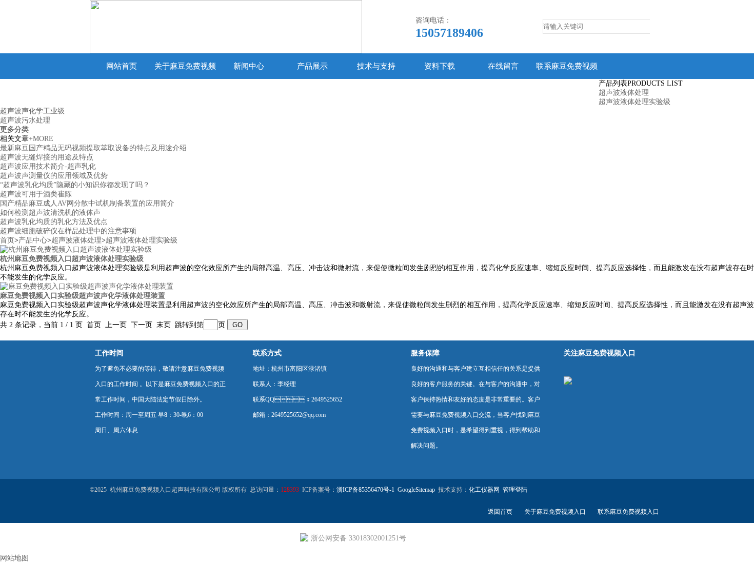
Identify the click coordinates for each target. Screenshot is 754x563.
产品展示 (312, 66)
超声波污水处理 (25, 120)
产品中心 (32, 240)
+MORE (41, 139)
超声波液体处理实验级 (634, 102)
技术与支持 (376, 66)
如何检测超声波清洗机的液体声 (50, 212)
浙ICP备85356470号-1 (365, 489)
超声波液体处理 (624, 92)
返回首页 (500, 511)
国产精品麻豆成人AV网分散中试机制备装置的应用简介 (87, 203)
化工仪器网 (484, 489)
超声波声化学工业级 (32, 111)
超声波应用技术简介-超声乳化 (48, 166)
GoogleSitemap (416, 489)
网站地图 (14, 558)
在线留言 (503, 66)
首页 (7, 240)
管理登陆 (515, 489)
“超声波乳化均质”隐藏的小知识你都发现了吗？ (75, 185)
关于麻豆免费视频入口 (185, 79)
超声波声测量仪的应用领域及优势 (54, 175)
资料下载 (439, 66)
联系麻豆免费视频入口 (567, 79)
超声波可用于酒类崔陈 (36, 194)
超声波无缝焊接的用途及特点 (46, 157)
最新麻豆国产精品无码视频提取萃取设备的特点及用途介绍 (93, 148)
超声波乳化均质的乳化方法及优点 (54, 222)
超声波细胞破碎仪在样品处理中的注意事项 (68, 231)
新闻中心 (248, 66)
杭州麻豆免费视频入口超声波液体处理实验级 (72, 259)
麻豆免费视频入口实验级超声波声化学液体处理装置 (82, 295)
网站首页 (121, 66)
